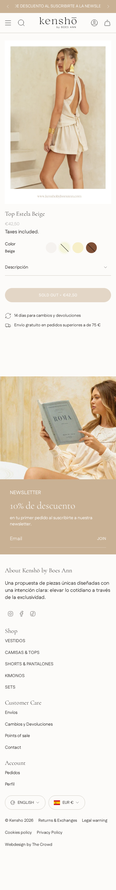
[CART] (107, 23)
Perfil (10, 784)
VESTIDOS (15, 641)
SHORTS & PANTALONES (29, 664)
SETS (10, 687)
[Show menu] (8, 23)
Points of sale (17, 736)
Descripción (16, 267)
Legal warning (94, 821)
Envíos (11, 713)
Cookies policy (18, 833)
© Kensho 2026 (19, 821)
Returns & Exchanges (57, 821)
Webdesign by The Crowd (28, 845)
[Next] (108, 6)
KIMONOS (15, 676)
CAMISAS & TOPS (22, 653)
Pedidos (12, 773)
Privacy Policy (49, 833)
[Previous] (8, 6)
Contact (13, 747)
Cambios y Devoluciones (29, 724)
